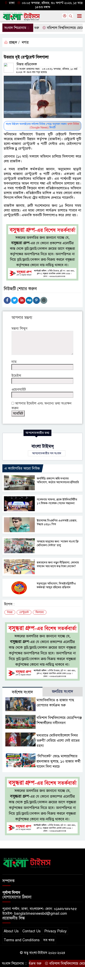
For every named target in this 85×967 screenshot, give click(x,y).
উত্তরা (9, 612)
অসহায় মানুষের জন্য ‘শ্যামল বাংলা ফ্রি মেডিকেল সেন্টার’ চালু (57, 543)
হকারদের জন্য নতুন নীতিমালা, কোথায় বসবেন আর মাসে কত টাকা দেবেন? (58, 564)
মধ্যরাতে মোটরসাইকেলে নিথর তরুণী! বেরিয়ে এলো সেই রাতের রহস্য (58, 740)
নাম (14, 362)
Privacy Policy (55, 931)
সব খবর (49, 940)
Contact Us (31, 931)
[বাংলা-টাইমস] (27, 862)
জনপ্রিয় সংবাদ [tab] (62, 691)
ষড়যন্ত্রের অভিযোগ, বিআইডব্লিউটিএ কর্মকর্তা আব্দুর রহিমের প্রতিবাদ (56, 585)
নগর (25, 42)
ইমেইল (16, 375)
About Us (11, 931)
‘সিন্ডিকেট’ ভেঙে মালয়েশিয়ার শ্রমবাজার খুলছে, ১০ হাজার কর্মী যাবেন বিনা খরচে (58, 761)
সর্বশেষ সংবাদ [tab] (22, 692)
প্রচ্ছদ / (14, 42)
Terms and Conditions (22, 940)
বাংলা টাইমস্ (42, 446)
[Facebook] (7, 300)
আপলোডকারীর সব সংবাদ (46, 453)
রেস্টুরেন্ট (24, 612)
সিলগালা (40, 612)
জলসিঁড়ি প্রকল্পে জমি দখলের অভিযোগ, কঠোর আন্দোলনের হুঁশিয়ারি (58, 480)
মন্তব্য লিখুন (19, 328)
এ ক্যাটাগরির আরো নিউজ (22, 468)
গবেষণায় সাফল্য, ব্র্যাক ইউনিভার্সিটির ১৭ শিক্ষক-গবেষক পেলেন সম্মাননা (57, 501)
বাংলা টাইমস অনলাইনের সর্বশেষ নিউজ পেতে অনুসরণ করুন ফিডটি (42, 125)
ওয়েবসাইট (18, 389)
